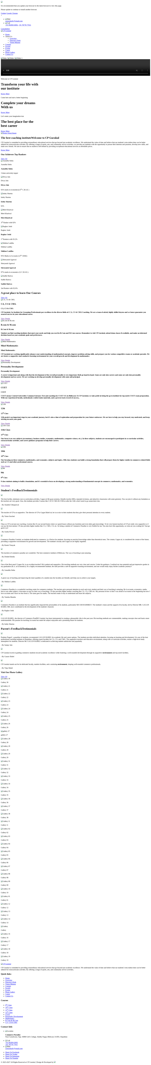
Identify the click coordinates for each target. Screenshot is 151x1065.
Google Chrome (12, 13)
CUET (7, 1014)
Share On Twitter (11, 1054)
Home (7, 34)
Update (3, 13)
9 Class (8, 1005)
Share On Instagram (12, 1056)
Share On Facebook (12, 1052)
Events (7, 48)
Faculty (8, 46)
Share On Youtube (11, 1058)
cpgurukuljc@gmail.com (14, 21)
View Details (5, 319)
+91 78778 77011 (25, 25)
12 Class (8, 1012)
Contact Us (9, 54)
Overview (13, 38)
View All (4, 159)
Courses (8, 44)
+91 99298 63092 (11, 25)
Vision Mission (15, 42)
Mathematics (9, 1018)
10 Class (8, 1007)
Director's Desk (15, 40)
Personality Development (14, 1016)
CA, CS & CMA (11, 1022)
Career (7, 50)
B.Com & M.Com (11, 1020)
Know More (5, 94)
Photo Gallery (10, 52)
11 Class (8, 1010)
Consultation (5, 29)
